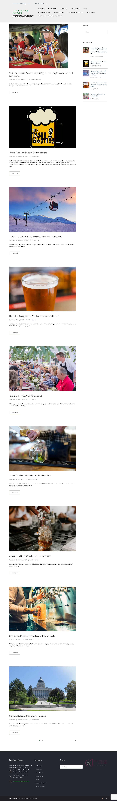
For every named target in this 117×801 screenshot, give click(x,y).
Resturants (39, 776)
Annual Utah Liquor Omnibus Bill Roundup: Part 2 (30, 475)
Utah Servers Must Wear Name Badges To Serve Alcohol (32, 636)
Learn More (15, 92)
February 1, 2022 (23, 640)
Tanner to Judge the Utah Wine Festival (25, 396)
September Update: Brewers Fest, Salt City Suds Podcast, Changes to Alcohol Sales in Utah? (41, 74)
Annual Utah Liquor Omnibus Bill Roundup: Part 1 (30, 556)
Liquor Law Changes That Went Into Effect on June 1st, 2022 (34, 316)
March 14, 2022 (22, 479)
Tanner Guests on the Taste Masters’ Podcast (28, 152)
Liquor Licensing (41, 783)
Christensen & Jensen (15, 798)
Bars (37, 779)
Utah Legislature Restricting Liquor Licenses (27, 716)
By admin (12, 79)
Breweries (39, 769)
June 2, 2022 (21, 399)
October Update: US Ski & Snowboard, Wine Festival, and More (35, 236)
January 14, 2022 (22, 719)
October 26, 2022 (23, 240)
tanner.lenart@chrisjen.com (21, 781)
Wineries (38, 766)
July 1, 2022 (21, 320)
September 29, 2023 (24, 79)
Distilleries (39, 773)
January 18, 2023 (22, 156)
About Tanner (40, 786)
